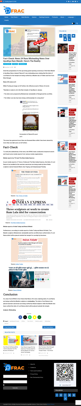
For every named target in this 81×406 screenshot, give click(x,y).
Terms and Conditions (36, 370)
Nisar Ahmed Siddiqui (43, 355)
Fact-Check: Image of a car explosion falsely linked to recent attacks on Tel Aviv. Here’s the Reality (28, 349)
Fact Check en (7, 63)
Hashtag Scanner (44, 17)
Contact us (33, 367)
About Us (32, 364)
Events (7, 20)
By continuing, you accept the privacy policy (15, 385)
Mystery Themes (50, 404)
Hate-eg (71, 48)
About (62, 17)
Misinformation (38, 321)
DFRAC (23, 321)
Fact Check (14, 17)
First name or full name (9, 374)
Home (6, 17)
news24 (6, 323)
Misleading (47, 321)
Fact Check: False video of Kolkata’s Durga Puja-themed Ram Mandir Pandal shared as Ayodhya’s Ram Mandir (10, 327)
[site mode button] (73, 23)
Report (71, 50)
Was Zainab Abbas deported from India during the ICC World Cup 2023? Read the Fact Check (49, 327)
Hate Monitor (25, 17)
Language (71, 17)
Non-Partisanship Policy (36, 377)
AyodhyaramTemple (14, 321)
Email (4, 379)
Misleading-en (23, 63)
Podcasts (55, 17)
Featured (15, 63)
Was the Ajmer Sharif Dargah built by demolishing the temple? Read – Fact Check (46, 348)
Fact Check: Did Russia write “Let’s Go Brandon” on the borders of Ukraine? (10, 348)
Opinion (34, 17)
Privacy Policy (34, 374)
